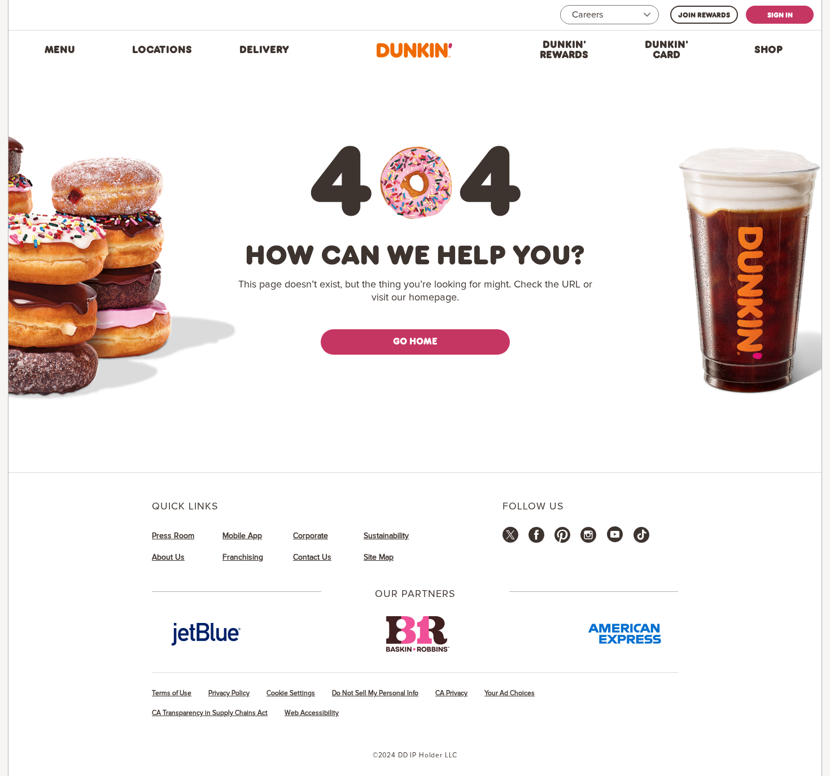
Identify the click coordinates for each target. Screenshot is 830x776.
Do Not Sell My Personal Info (375, 693)
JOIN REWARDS (704, 15)
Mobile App (242, 536)
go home (415, 340)
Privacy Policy (229, 693)
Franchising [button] (242, 557)
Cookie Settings (291, 693)
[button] (60, 50)
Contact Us (312, 557)
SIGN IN (780, 15)
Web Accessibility (312, 713)
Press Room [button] (173, 536)
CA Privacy (451, 693)
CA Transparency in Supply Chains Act (210, 713)
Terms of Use (171, 693)
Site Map (379, 557)
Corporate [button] (310, 536)
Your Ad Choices (509, 693)
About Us (168, 557)
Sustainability (386, 536)
